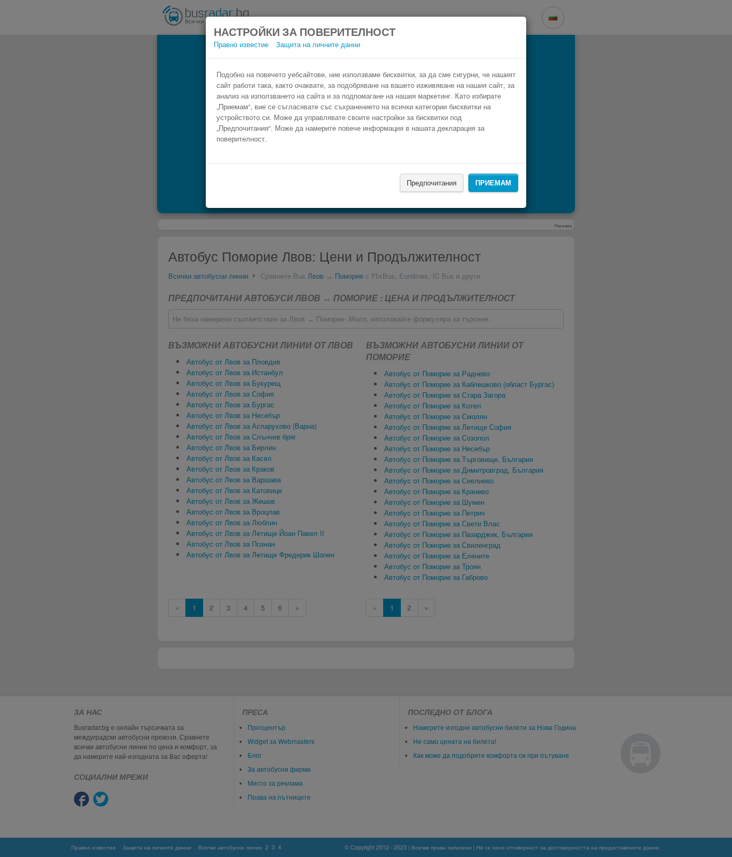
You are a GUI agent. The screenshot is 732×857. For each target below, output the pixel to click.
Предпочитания (432, 182)
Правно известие (241, 44)
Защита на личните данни (318, 44)
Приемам (493, 182)
